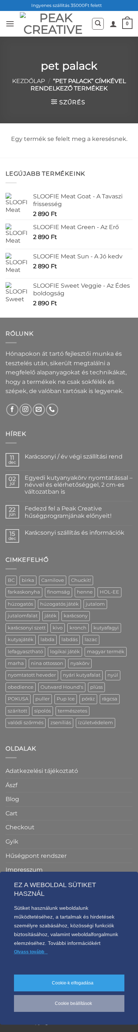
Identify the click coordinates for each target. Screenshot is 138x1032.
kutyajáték (20, 639)
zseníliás (60, 722)
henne (85, 592)
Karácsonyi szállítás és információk (74, 532)
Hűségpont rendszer (36, 855)
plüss (96, 687)
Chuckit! (81, 580)
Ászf (11, 785)
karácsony (76, 615)
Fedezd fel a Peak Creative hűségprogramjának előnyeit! (68, 512)
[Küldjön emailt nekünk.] (39, 410)
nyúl (112, 675)
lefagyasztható (25, 651)
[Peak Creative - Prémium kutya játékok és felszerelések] (53, 23)
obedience (20, 687)
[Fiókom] (113, 24)
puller (42, 699)
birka (28, 580)
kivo (58, 628)
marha (16, 663)
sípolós (42, 711)
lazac (91, 639)
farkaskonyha (24, 592)
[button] (10, 24)
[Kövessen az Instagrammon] (26, 410)
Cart (12, 813)
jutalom (95, 604)
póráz (88, 699)
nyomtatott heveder (32, 675)
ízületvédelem (95, 722)
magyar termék (105, 651)
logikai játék (65, 651)
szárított (17, 711)
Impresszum (24, 869)
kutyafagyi (106, 628)
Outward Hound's (61, 687)
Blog (12, 799)
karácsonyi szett (27, 628)
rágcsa (109, 699)
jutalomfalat (23, 615)
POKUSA (18, 699)
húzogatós (20, 604)
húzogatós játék (59, 604)
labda (47, 639)
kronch (78, 628)
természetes (72, 711)
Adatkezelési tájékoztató (42, 770)
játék (51, 615)
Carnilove (52, 580)
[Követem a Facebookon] (12, 410)
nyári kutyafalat (81, 675)
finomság (58, 592)
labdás (69, 639)
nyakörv (79, 663)
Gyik (12, 841)
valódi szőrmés (25, 722)
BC (11, 580)
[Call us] (52, 410)
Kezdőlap (28, 81)
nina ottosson (47, 663)
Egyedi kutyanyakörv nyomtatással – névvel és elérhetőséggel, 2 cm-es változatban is (78, 484)
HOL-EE (109, 592)
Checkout (20, 827)
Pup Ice (66, 699)
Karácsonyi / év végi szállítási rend (74, 456)
